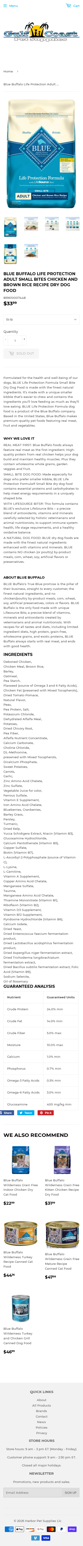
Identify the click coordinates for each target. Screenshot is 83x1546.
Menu (13, 6)
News (41, 1422)
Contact (41, 1416)
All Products (41, 1405)
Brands (41, 1411)
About (41, 1400)
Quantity (10, 332)
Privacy (41, 1433)
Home (8, 71)
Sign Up (71, 1492)
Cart (76, 6)
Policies (41, 1427)
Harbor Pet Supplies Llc (43, 1521)
